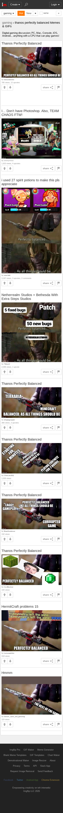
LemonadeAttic (9, 653)
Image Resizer (39, 760)
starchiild (7, 275)
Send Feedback (45, 771)
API (35, 766)
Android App (32, 780)
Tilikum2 (7, 364)
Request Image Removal (22, 771)
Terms (27, 766)
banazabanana (9, 79)
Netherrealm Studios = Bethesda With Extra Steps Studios (30, 297)
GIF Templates (37, 755)
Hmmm (7, 673)
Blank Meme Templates (15, 755)
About (52, 760)
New (28, 13)
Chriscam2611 (9, 475)
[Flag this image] (58, 87)
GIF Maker (29, 749)
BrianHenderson (9, 531)
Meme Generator (45, 749)
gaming (8, 13)
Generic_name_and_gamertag (14, 716)
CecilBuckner (8, 587)
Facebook (8, 780)
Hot (21, 13)
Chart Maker (54, 755)
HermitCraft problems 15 (20, 606)
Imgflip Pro (15, 749)
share (46, 87)
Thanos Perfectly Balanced (21, 43)
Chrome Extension (50, 780)
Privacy (16, 766)
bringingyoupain (9, 420)
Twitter (20, 780)
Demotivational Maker (18, 760)
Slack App (45, 766)
